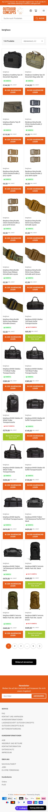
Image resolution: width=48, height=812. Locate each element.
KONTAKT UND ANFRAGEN (12, 717)
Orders (4, 782)
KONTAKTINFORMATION (11, 746)
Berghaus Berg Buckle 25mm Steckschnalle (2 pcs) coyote (11, 173)
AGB (3, 740)
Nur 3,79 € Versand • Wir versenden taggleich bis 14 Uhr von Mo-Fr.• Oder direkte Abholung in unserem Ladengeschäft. (24, 2)
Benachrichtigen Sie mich (35, 338)
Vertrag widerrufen (37, 808)
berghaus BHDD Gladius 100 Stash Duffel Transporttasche (34, 321)
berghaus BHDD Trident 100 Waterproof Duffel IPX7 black (35, 519)
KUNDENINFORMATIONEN (12, 720)
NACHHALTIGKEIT (9, 764)
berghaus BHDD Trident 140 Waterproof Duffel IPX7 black (13, 568)
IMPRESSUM (7, 752)
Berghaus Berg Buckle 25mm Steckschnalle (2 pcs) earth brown (11, 223)
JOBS (4, 767)
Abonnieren (38, 696)
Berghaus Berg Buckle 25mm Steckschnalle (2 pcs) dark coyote (33, 173)
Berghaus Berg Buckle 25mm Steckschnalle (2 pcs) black (33, 124)
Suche (41, 18)
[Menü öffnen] (43, 10)
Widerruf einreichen (24, 662)
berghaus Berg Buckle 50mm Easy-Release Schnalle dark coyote (11, 272)
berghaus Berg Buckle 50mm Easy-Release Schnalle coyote (33, 223)
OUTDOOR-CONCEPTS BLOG (13, 726)
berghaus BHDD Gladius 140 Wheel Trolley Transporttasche (34, 371)
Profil (4, 785)
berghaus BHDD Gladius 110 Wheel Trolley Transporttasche (11, 371)
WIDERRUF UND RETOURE (12, 743)
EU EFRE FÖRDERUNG (10, 770)
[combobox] (24, 18)
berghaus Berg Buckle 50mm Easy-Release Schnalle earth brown (33, 272)
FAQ (3, 713)
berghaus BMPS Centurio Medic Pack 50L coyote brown (34, 618)
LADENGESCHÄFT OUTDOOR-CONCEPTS (18, 723)
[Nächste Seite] (39, 646)
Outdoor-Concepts (20, 794)
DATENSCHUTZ (8, 749)
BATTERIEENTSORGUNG (11, 729)
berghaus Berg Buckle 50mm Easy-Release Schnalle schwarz (11, 321)
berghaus (6, 72)
